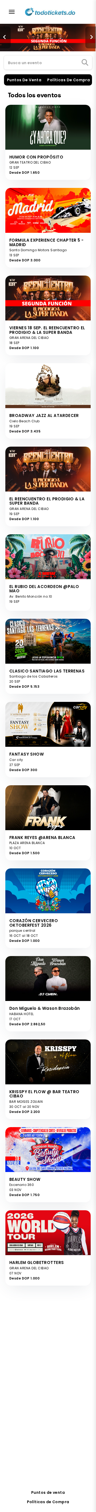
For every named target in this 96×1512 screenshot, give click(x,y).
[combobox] (48, 62)
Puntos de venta (48, 1492)
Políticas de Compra (48, 1502)
